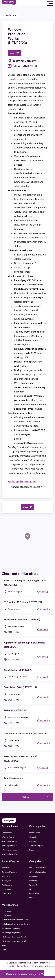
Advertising (33, 841)
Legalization (6, 889)
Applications (7, 885)
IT (30, 889)
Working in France (9, 850)
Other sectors (34, 893)
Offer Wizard (34, 833)
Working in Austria (9, 854)
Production (10, 15)
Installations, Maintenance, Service (15, 920)
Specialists (33, 885)
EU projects (6, 880)
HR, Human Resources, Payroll (14, 937)
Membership (7, 876)
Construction (7, 911)
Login (31, 850)
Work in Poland (8, 837)
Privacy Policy (23, 966)
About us (5, 868)
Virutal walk (6, 893)
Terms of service (41, 963)
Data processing (39, 966)
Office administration (37, 868)
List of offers (7, 833)
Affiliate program (36, 845)
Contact (32, 837)
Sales (4, 945)
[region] (27, 542)
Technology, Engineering (11, 928)
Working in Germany (10, 841)
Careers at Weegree (9, 872)
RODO (12, 966)
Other (31, 898)
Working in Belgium (10, 845)
